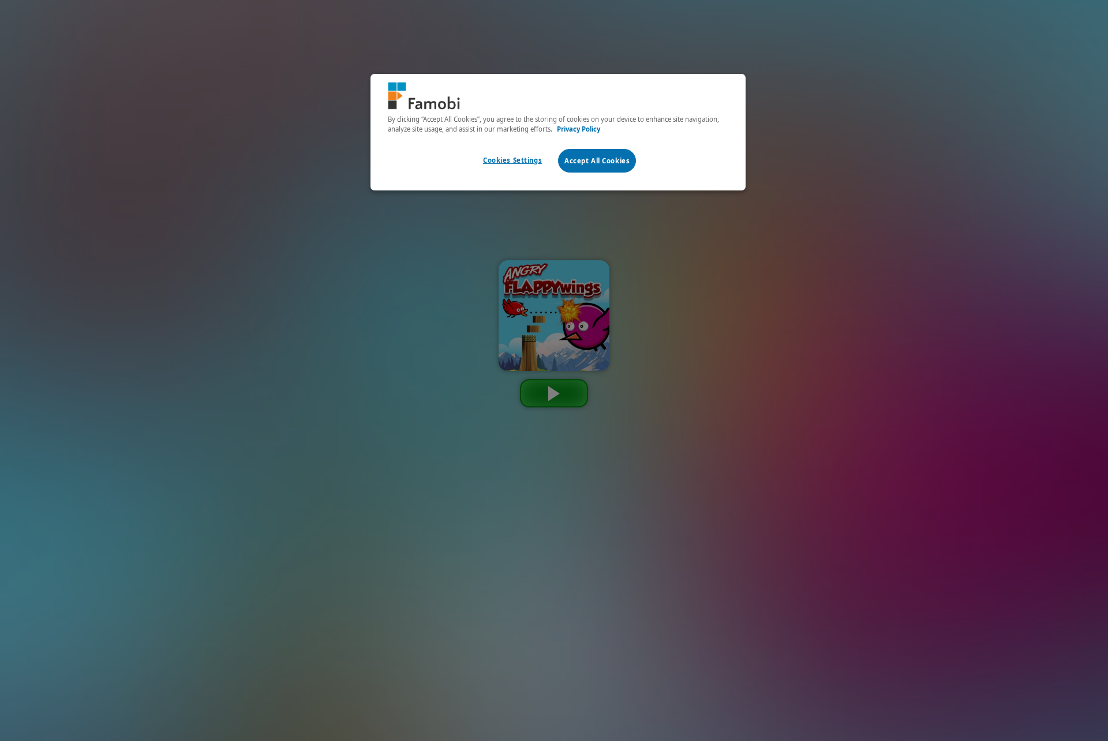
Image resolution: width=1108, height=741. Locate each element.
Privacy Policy (578, 129)
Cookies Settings (512, 160)
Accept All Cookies (597, 160)
